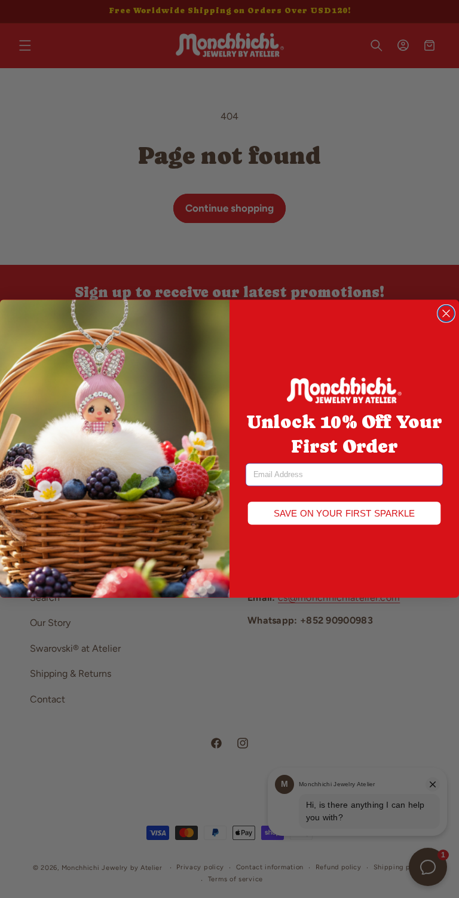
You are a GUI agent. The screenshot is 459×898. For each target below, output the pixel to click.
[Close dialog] (446, 314)
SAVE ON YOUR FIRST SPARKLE (344, 513)
